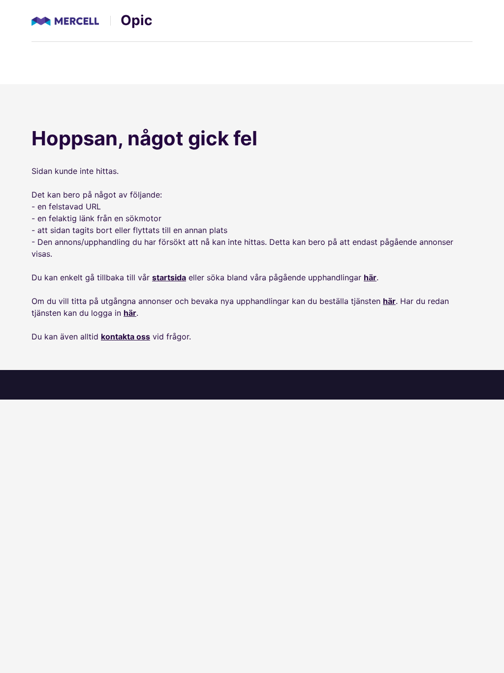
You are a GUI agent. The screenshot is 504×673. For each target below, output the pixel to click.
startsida (169, 277)
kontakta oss (125, 336)
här (370, 277)
